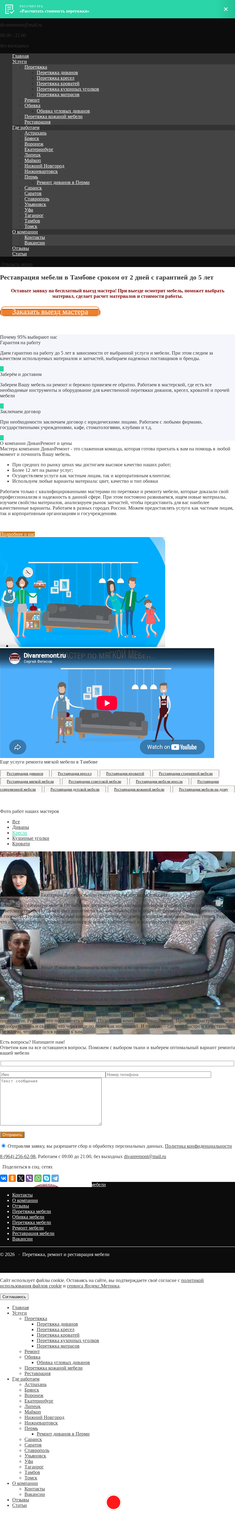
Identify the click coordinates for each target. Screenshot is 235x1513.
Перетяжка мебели (31, 1211)
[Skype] (46, 1178)
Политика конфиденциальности (198, 1146)
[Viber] (29, 1178)
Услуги (19, 61)
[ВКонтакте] (3, 1178)
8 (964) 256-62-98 (17, 1156)
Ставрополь (36, 198)
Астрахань (35, 132)
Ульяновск (35, 204)
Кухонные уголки (30, 838)
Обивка (32, 105)
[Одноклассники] (12, 1178)
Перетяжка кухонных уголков (68, 89)
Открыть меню (16, 264)
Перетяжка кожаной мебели (53, 116)
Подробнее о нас (17, 534)
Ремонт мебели (28, 1227)
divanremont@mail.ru (145, 1156)
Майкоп (32, 160)
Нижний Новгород (44, 165)
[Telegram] (55, 1178)
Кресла (19, 832)
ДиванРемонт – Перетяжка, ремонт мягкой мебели (53, 1184)
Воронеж (33, 143)
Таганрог (34, 215)
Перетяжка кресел (55, 78)
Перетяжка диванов (57, 72)
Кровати (21, 843)
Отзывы (20, 248)
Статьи (19, 253)
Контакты (34, 237)
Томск (30, 226)
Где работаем (25, 127)
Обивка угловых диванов (63, 111)
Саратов (33, 193)
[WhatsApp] (38, 1178)
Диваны (20, 827)
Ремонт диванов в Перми (63, 182)
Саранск (33, 187)
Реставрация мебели (33, 1233)
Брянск (31, 138)
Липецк (32, 154)
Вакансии (34, 242)
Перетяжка (35, 67)
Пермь (31, 176)
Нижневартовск (41, 171)
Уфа (28, 209)
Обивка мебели (28, 1216)
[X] (20, 1178)
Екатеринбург (39, 149)
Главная (20, 56)
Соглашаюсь (14, 1297)
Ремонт (32, 100)
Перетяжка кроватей (58, 83)
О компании (25, 231)
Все (16, 821)
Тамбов (32, 220)
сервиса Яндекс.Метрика (93, 1285)
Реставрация (37, 122)
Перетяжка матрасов (58, 94)
